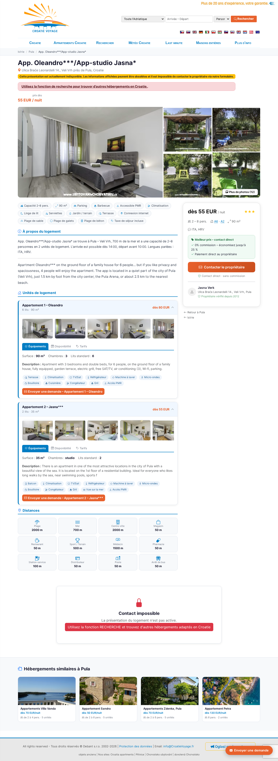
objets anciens (87, 754)
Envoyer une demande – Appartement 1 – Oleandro (65, 391)
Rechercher (245, 19)
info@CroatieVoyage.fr (178, 746)
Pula (31, 51)
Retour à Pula (196, 312)
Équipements (37, 346)
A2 (222, 221)
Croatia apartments (122, 754)
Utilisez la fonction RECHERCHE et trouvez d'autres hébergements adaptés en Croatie (139, 627)
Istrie (21, 51)
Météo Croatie (139, 43)
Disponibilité (63, 346)
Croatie (35, 43)
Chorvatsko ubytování (159, 754)
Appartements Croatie (70, 43)
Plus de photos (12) (242, 192)
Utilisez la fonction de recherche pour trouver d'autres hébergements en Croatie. (84, 86)
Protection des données (135, 746)
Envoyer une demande (251, 750)
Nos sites (103, 754)
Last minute (173, 43)
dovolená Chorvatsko (187, 754)
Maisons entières (208, 43)
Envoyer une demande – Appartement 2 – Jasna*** (65, 498)
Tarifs (83, 346)
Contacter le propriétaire (224, 267)
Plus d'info (243, 43)
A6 (216, 221)
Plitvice (140, 754)
